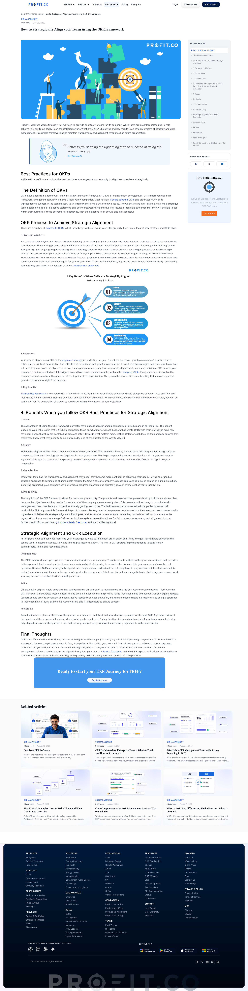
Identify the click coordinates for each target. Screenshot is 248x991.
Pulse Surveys (32, 902)
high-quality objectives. (86, 265)
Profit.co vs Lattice (114, 904)
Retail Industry (72, 868)
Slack (108, 857)
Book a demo (211, 4)
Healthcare (71, 857)
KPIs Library (150, 868)
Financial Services (74, 861)
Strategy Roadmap (35, 885)
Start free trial (190, 4)
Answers (149, 915)
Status (148, 894)
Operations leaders (74, 936)
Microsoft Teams (113, 861)
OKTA (108, 891)
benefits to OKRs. (55, 228)
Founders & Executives (116, 932)
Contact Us (190, 880)
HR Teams (110, 929)
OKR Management (34, 14)
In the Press (190, 865)
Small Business (72, 904)
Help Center (150, 908)
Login (175, 4)
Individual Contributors (76, 921)
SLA (187, 876)
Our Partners (191, 872)
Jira (107, 872)
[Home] (38, 4)
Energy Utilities (73, 872)
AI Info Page (190, 883)
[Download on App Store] (188, 950)
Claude (188, 914)
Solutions (82, 4)
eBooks (148, 865)
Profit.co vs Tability (114, 915)
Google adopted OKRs (122, 199)
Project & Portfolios (35, 916)
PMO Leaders (72, 929)
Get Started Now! (99, 680)
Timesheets (31, 927)
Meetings (30, 906)
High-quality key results (33, 393)
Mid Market (71, 900)
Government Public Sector (78, 880)
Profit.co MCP (191, 917)
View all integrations (114, 894)
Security (188, 900)
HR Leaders (71, 917)
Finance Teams (112, 936)
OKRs (28, 874)
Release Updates (153, 883)
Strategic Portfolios (35, 920)
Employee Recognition (36, 899)
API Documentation (154, 891)
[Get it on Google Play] (148, 950)
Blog (23, 14)
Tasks (28, 923)
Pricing (124, 4)
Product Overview (34, 861)
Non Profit (70, 865)
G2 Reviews (150, 898)
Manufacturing (72, 876)
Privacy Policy (191, 893)
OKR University (152, 912)
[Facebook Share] (196, 164)
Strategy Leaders (74, 932)
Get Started (209, 213)
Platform (68, 4)
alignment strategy (72, 360)
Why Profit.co (191, 861)
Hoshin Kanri (32, 882)
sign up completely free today (71, 522)
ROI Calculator (151, 887)
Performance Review (35, 895)
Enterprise (136, 4)
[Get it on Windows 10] (210, 950)
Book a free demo (112, 651)
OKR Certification (153, 861)
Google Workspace (114, 865)
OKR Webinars (151, 876)
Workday (109, 883)
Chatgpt (188, 910)
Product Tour (32, 865)
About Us (189, 857)
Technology (71, 883)
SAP (107, 880)
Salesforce (110, 876)
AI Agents (97, 4)
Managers (70, 925)
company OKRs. (131, 372)
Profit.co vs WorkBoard (116, 912)
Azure (108, 868)
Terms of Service (192, 897)
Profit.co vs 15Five (114, 908)
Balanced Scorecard (35, 878)
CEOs (68, 914)
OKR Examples (152, 872)
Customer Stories (153, 857)
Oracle (108, 887)
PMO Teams (111, 925)
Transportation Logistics (77, 887)
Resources (110, 4)
